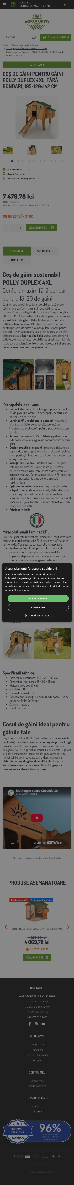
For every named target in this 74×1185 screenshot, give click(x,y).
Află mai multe (20, 590)
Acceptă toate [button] (38, 598)
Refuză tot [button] (38, 607)
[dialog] (37, 592)
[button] (37, 615)
